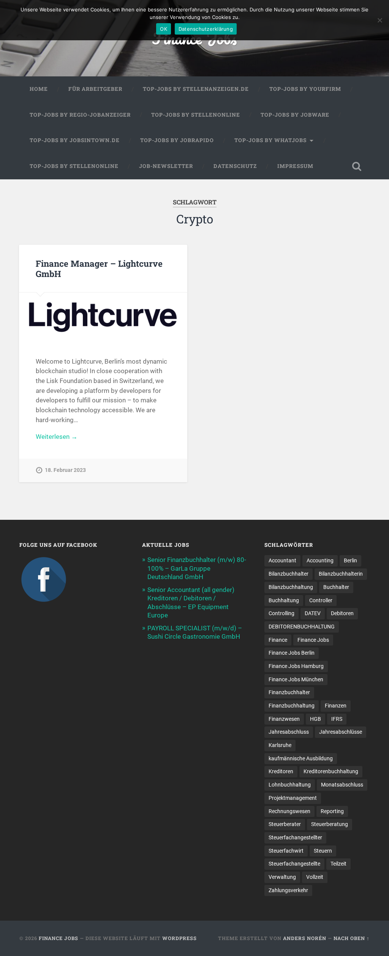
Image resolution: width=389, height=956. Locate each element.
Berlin (350, 560)
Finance (278, 640)
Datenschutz (235, 166)
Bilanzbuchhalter (288, 574)
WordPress (179, 938)
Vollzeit (314, 877)
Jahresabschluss (289, 732)
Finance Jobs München (296, 679)
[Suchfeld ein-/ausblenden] (357, 166)
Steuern (323, 851)
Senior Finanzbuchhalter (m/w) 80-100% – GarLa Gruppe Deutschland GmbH (196, 568)
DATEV (313, 613)
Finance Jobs (313, 640)
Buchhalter (336, 587)
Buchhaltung (284, 600)
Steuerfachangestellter (295, 837)
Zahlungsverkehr (288, 890)
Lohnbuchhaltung (290, 785)
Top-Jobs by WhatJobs (270, 140)
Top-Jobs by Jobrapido (177, 140)
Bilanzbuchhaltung (291, 587)
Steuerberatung (329, 824)
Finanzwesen (284, 719)
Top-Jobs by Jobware (295, 114)
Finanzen (335, 706)
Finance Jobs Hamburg (296, 666)
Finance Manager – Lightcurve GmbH (99, 268)
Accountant (282, 560)
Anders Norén (304, 938)
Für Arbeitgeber (95, 88)
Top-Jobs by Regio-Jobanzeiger (80, 114)
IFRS (336, 719)
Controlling (281, 613)
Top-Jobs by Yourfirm (305, 88)
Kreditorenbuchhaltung (331, 771)
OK (163, 29)
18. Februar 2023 (65, 470)
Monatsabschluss (342, 785)
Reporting (332, 811)
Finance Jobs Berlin (292, 653)
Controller (320, 600)
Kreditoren (281, 771)
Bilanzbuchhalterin (341, 574)
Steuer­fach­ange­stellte (294, 864)
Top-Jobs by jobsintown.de (75, 140)
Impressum (295, 166)
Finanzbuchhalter (289, 692)
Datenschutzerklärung (206, 29)
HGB (315, 719)
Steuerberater (285, 824)
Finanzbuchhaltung (292, 706)
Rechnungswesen (289, 811)
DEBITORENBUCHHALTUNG (302, 627)
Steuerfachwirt (286, 851)
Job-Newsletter (166, 166)
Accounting (320, 560)
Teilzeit (338, 864)
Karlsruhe (280, 745)
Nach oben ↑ (352, 938)
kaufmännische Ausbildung (301, 758)
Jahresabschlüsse (340, 732)
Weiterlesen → (56, 436)
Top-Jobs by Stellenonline (195, 114)
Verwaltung (282, 877)
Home (39, 88)
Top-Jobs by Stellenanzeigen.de (196, 88)
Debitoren (342, 613)
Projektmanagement (293, 798)
